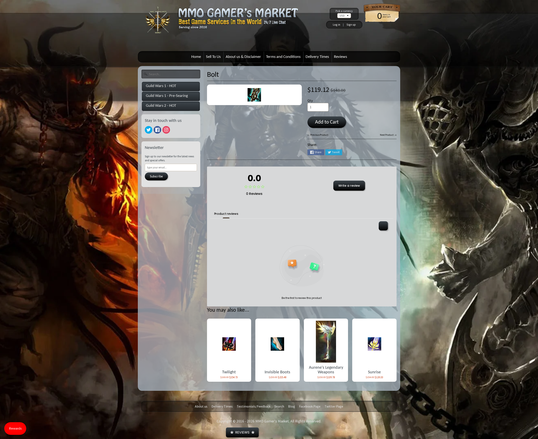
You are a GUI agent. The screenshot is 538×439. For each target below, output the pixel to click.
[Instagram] (166, 130)
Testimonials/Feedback (253, 406)
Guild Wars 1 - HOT (161, 86)
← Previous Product (317, 134)
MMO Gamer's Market (272, 421)
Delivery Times (317, 57)
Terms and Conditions (283, 57)
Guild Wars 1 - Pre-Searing (167, 96)
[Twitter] (148, 130)
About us (201, 406)
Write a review (349, 186)
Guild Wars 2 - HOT (161, 106)
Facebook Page (309, 406)
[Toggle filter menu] (383, 226)
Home (196, 57)
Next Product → (388, 134)
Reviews (340, 57)
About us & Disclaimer (243, 57)
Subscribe (156, 176)
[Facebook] (157, 130)
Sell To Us (213, 57)
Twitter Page (333, 406)
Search (279, 406)
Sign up (351, 24)
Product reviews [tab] (226, 214)
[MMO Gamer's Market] (227, 23)
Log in (336, 24)
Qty (310, 100)
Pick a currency (344, 11)
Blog (291, 406)
